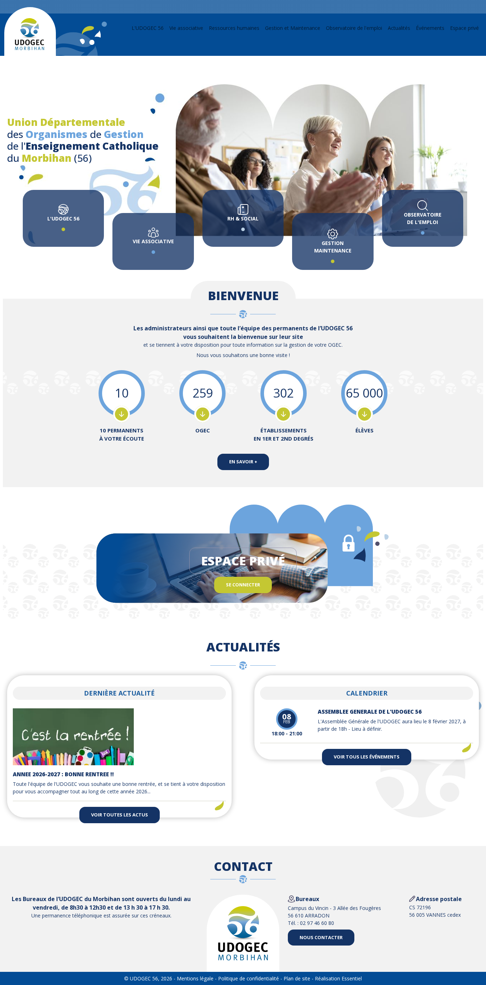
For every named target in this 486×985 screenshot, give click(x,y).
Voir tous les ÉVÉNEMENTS (367, 757)
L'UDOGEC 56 (148, 28)
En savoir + (243, 461)
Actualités (399, 28)
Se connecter (243, 584)
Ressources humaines (234, 28)
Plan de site (297, 978)
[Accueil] (29, 34)
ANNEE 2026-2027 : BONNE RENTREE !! (63, 774)
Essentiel (352, 978)
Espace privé (464, 28)
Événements (430, 28)
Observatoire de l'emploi (354, 28)
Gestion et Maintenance (292, 28)
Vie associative (186, 28)
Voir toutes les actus (119, 814)
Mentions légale (195, 978)
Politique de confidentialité (248, 978)
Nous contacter (321, 937)
